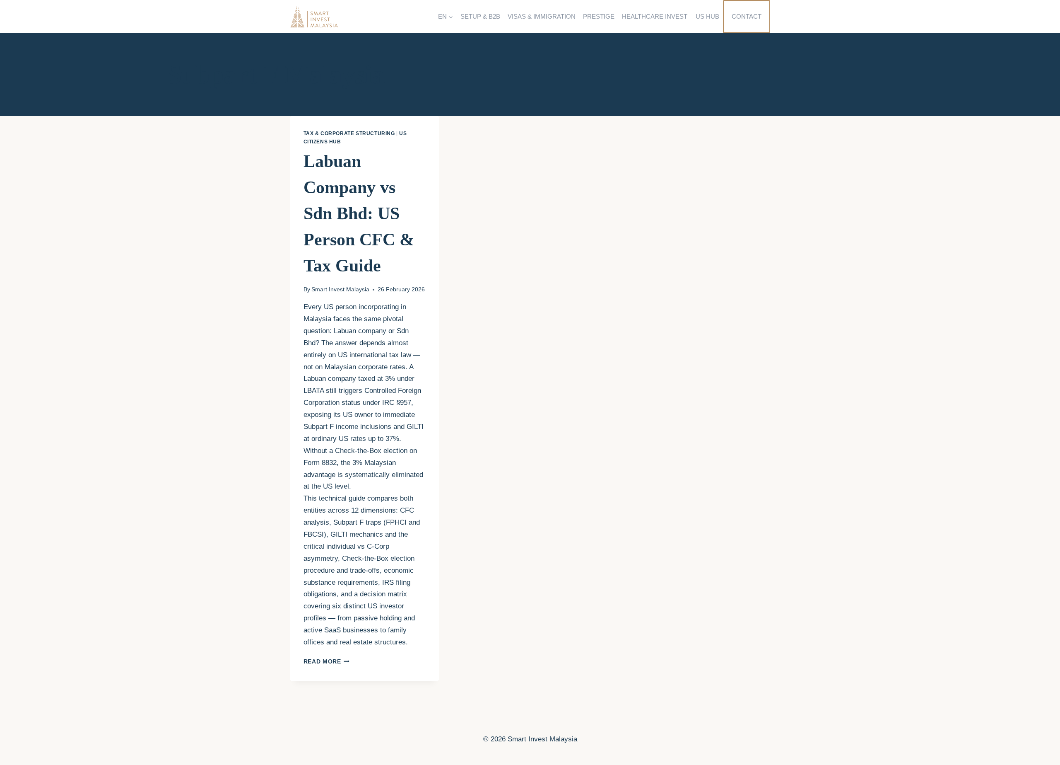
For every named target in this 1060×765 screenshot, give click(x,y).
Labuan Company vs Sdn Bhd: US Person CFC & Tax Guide (359, 213)
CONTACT (746, 16)
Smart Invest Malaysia (340, 289)
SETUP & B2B (480, 16)
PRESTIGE (598, 16)
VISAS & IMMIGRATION (542, 16)
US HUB (707, 16)
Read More (327, 661)
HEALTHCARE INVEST (654, 16)
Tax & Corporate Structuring (349, 133)
